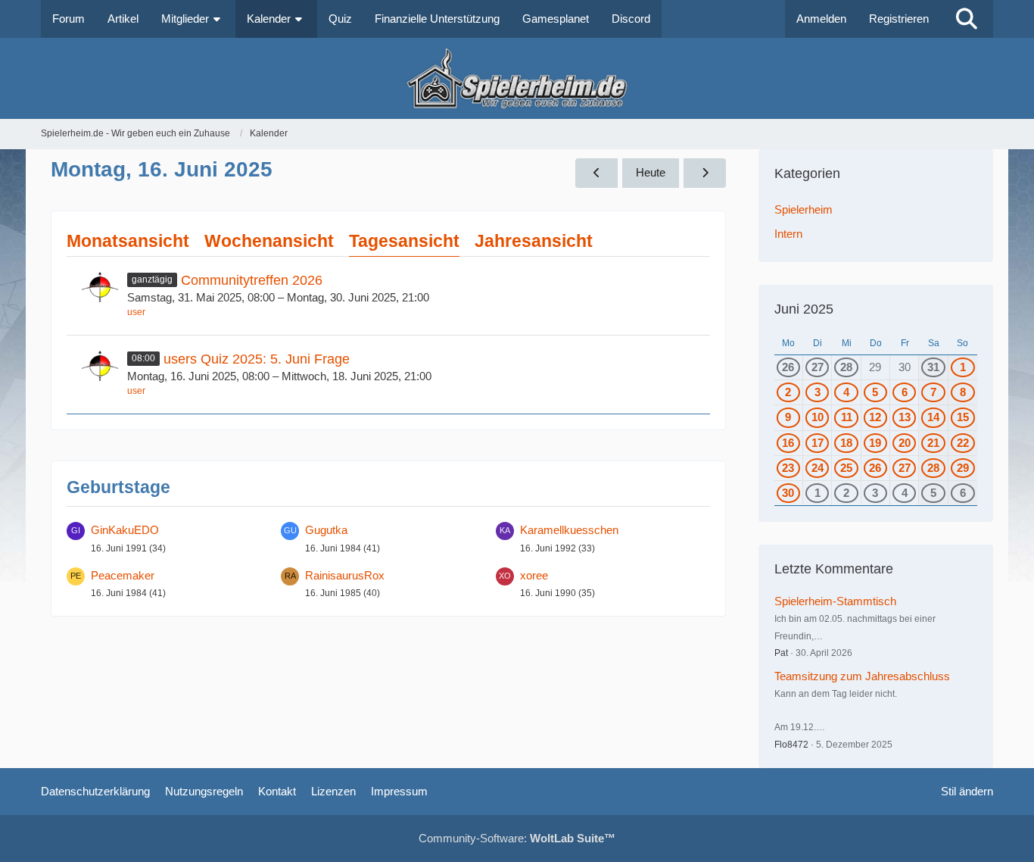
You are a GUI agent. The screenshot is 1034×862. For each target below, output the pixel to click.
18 (846, 442)
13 (905, 417)
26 (788, 367)
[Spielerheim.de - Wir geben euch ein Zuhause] (516, 78)
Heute (650, 172)
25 (846, 467)
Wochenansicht (269, 241)
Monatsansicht (128, 241)
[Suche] (966, 19)
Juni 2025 (803, 309)
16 (788, 442)
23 (788, 467)
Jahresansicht (534, 241)
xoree (534, 575)
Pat (781, 653)
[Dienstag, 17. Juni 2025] (705, 172)
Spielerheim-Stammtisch (835, 601)
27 (817, 367)
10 (817, 417)
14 (933, 417)
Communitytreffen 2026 (251, 280)
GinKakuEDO (125, 529)
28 (846, 367)
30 (788, 492)
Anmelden (821, 18)
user (136, 312)
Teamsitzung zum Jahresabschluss (862, 676)
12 (875, 417)
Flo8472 (791, 744)
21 (933, 442)
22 (963, 442)
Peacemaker (122, 575)
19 (875, 442)
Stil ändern (967, 791)
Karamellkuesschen (569, 529)
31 (933, 367)
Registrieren (899, 18)
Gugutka (326, 529)
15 (963, 417)
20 (905, 442)
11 (846, 417)
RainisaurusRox (345, 575)
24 (817, 467)
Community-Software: (517, 838)
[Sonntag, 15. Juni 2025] (596, 172)
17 (817, 442)
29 (963, 467)
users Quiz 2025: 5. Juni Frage (257, 359)
